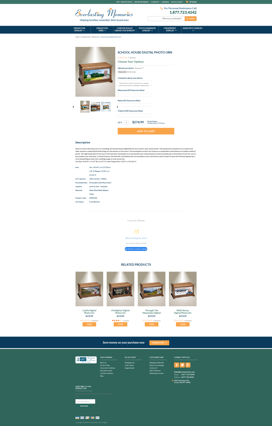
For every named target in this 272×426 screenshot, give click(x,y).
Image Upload (129, 368)
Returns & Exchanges (156, 365)
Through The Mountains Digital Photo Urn (151, 313)
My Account (177, 2)
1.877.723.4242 (183, 12)
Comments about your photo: (130, 78)
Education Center (106, 371)
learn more (158, 343)
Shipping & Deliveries (156, 363)
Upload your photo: (130, 68)
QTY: (120, 122)
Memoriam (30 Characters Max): (131, 90)
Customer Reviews (106, 373)
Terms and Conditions (107, 368)
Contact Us (153, 368)
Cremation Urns (102, 29)
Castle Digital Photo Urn (89, 311)
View (89, 324)
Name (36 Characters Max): (129, 101)
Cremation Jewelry (79, 29)
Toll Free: (177, 377)
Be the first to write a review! (136, 249)
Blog (101, 376)
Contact (155, 2)
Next (117, 107)
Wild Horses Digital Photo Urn (182, 311)
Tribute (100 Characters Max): (130, 111)
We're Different (142, 2)
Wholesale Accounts (156, 373)
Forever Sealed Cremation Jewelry (125, 29)
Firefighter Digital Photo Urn (120, 311)
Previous (73, 107)
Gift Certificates (124, 2)
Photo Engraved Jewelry (147, 29)
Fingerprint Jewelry (170, 29)
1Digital (104, 422)
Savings (165, 2)
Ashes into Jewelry (193, 28)
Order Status (129, 365)
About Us (103, 363)
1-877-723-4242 (187, 374)
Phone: (176, 374)
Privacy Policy (105, 365)
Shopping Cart (130, 363)
